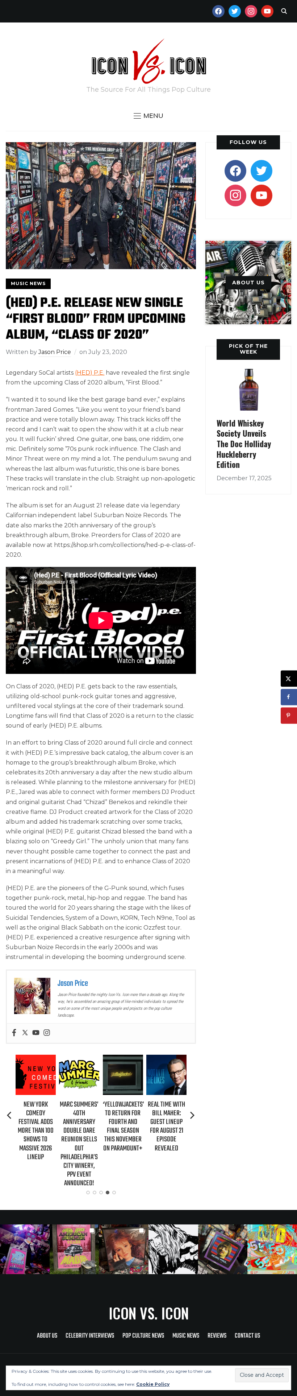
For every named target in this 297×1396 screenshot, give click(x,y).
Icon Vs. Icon (149, 1313)
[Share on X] (289, 678)
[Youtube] (35, 1033)
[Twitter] (25, 1033)
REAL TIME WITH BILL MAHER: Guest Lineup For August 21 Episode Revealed (166, 1126)
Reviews (217, 1336)
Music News (28, 283)
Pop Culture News (143, 1336)
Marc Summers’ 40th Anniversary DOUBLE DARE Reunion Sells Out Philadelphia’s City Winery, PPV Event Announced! (79, 1144)
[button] (148, 115)
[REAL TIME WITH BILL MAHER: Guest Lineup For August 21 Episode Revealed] (166, 1059)
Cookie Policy (153, 1384)
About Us (47, 1336)
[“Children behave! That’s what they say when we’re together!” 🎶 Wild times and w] (123, 1249)
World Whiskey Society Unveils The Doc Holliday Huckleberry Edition (244, 443)
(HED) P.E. (89, 372)
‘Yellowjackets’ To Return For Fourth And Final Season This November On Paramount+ (123, 1126)
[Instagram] (46, 1033)
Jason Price (54, 352)
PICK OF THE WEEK (248, 349)
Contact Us (247, 1336)
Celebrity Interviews (90, 1336)
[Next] (192, 1115)
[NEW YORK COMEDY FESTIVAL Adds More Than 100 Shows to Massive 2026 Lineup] (36, 1059)
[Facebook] (14, 1033)
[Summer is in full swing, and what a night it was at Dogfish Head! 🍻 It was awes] (74, 1249)
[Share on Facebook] (289, 697)
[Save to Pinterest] (289, 715)
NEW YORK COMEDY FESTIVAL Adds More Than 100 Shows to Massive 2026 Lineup (36, 1131)
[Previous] (10, 1115)
